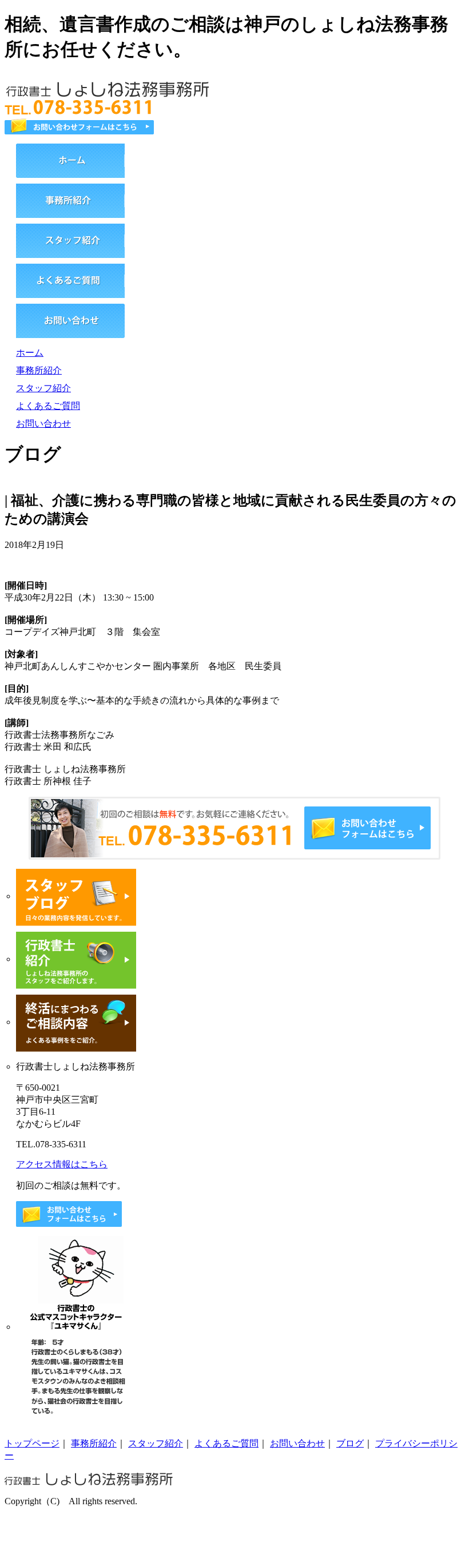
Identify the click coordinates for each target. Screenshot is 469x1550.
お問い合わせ (43, 423)
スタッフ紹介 (43, 388)
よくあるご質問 (48, 406)
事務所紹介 (39, 370)
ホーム (29, 352)
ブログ (350, 1443)
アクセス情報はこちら (62, 1164)
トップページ (32, 1443)
